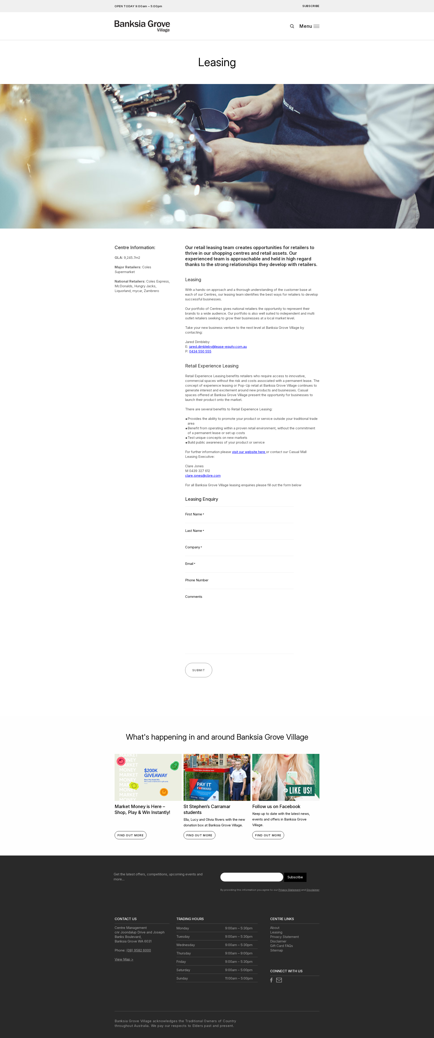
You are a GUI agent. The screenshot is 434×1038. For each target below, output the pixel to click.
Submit (427, 34)
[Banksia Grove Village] (146, 26)
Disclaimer (313, 889)
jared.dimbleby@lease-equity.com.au (218, 346)
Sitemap (276, 950)
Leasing (276, 932)
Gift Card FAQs (281, 946)
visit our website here (249, 452)
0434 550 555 (200, 351)
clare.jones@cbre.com (203, 475)
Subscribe (310, 6)
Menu (305, 26)
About (274, 928)
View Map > (124, 959)
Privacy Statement (289, 889)
